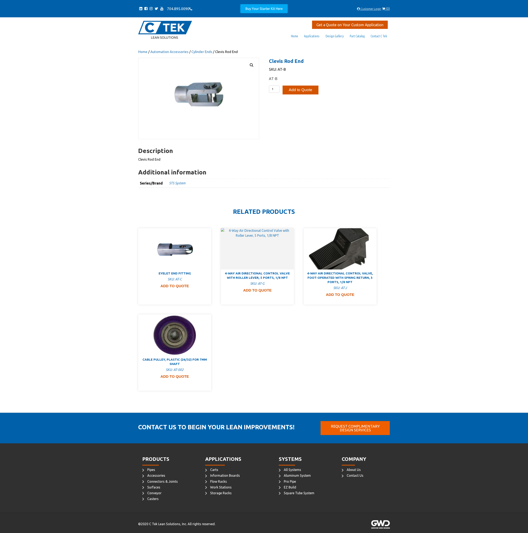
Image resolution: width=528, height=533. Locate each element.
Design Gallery (334, 36)
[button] (251, 65)
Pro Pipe (290, 481)
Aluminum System (297, 475)
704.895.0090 (177, 9)
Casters (153, 499)
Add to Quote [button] (174, 286)
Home (294, 36)
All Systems (292, 470)
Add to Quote (300, 90)
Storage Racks (221, 493)
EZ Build (290, 487)
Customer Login (370, 9)
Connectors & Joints (162, 481)
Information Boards (225, 475)
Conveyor (154, 493)
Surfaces (153, 487)
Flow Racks (218, 481)
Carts (214, 470)
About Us (354, 470)
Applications (311, 36)
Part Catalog (357, 36)
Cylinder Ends (201, 52)
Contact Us (355, 475)
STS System (177, 183)
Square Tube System (299, 493)
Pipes (151, 470)
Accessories (156, 475)
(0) (387, 9)
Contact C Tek (379, 36)
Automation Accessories (169, 52)
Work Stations (221, 487)
